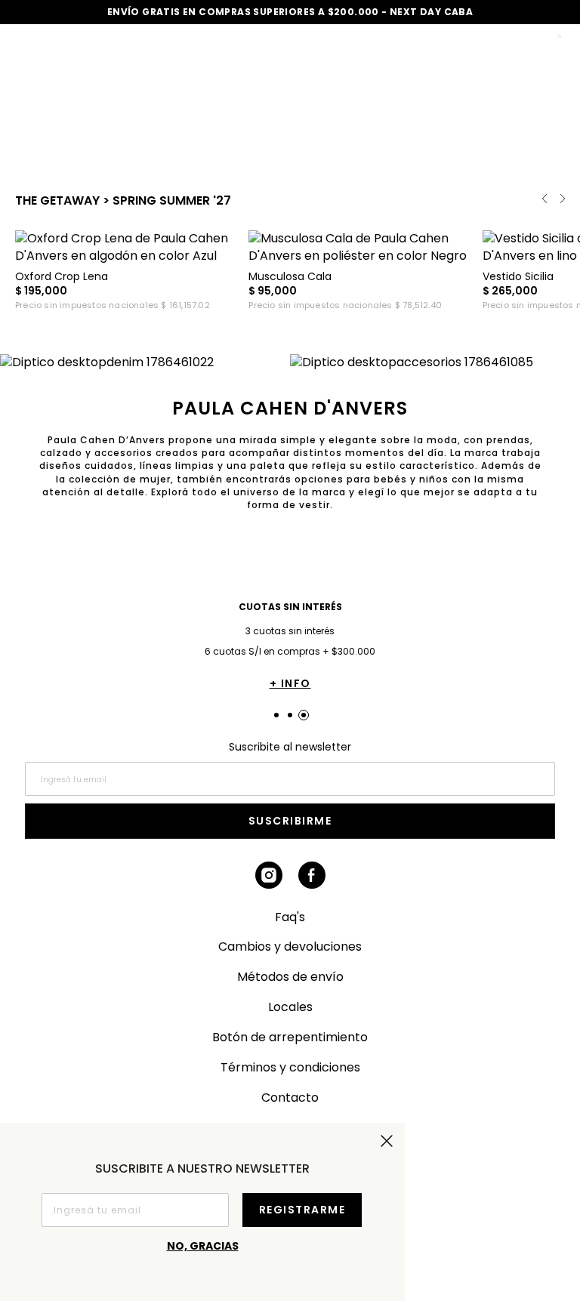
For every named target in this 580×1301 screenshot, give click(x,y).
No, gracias (203, 1245)
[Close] (552, 25)
